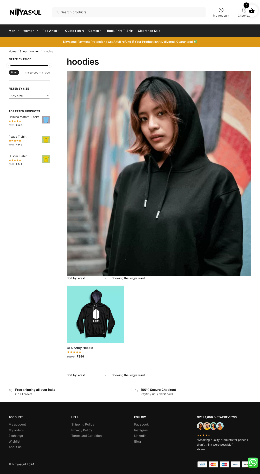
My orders (16, 430)
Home (12, 51)
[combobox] (29, 96)
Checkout (244, 15)
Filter (14, 72)
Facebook (141, 424)
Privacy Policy (81, 430)
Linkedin (140, 436)
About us (15, 447)
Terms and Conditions (87, 436)
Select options (95, 365)
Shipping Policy (82, 424)
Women (34, 51)
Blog (137, 441)
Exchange (16, 436)
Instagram (141, 430)
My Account (221, 15)
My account (17, 424)
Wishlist (14, 441)
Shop (23, 51)
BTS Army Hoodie (80, 348)
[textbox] (29, 96)
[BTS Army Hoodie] (95, 314)
